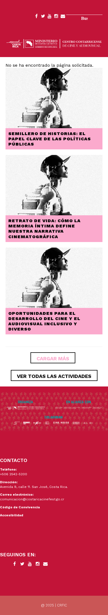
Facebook (36, 17)
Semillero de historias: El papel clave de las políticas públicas (49, 139)
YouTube (49, 17)
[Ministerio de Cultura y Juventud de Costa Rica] (54, 43)
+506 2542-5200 (13, 474)
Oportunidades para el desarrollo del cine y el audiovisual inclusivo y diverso (44, 321)
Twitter (43, 17)
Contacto (63, 17)
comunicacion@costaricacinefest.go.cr (32, 499)
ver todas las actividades (54, 376)
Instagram (56, 17)
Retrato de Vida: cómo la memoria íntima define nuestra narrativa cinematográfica (44, 228)
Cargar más (53, 358)
